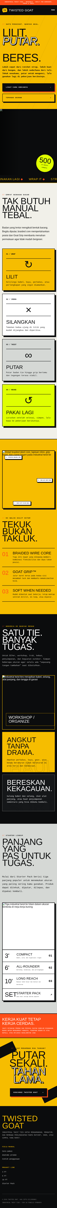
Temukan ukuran (28, 98)
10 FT (4, 1180)
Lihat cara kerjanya (28, 87)
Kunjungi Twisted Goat (28, 1092)
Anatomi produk (9, 1155)
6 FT (4, 1176)
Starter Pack (8, 1184)
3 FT (4, 1172)
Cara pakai (7, 1151)
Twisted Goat (18, 10)
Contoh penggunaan (11, 1159)
